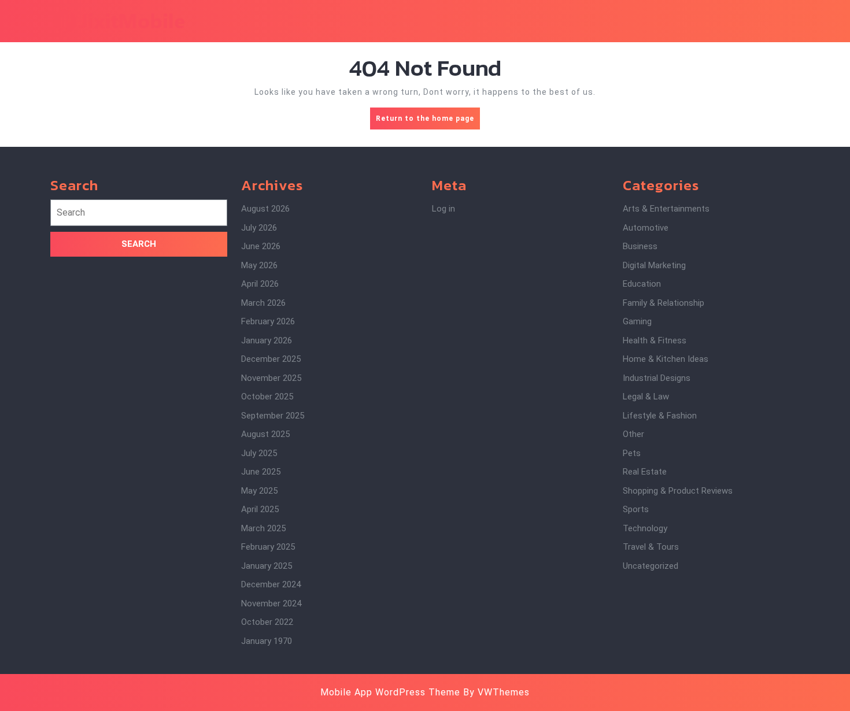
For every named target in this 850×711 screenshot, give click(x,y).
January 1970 (266, 641)
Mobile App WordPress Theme (390, 692)
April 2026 (260, 284)
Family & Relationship (663, 303)
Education (642, 284)
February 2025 (268, 547)
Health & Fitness (654, 340)
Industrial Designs (656, 378)
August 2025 (265, 434)
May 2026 (259, 265)
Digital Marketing (654, 265)
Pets (632, 453)
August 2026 (265, 208)
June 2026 (260, 246)
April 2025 (260, 509)
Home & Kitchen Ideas (665, 359)
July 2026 (259, 228)
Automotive (645, 228)
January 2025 (266, 566)
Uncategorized (650, 566)
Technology (645, 528)
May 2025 (259, 491)
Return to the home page (428, 121)
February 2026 (268, 321)
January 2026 (266, 340)
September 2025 (272, 415)
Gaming (637, 321)
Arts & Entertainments (666, 208)
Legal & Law (646, 396)
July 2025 (259, 453)
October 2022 (267, 622)
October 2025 (267, 396)
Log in (443, 208)
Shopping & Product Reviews (678, 491)
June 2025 (260, 471)
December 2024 (271, 584)
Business (640, 246)
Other (633, 434)
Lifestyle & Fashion (660, 415)
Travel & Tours (651, 547)
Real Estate (645, 471)
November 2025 (271, 378)
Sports (636, 509)
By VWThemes (496, 692)
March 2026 (263, 303)
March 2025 (263, 528)
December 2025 (271, 359)
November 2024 (271, 603)
